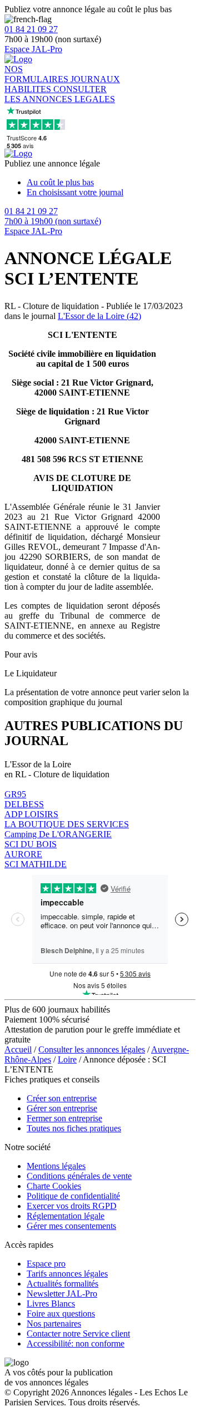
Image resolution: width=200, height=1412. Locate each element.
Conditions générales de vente (79, 1176)
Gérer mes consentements (71, 1226)
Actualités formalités (62, 1283)
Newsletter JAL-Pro (62, 1293)
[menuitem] (111, 183)
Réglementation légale (65, 1216)
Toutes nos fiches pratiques (74, 1128)
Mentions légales (56, 1166)
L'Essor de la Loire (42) (99, 316)
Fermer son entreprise (64, 1118)
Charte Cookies (54, 1186)
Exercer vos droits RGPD (72, 1206)
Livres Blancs (51, 1303)
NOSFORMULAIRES (37, 74)
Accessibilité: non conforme (75, 1343)
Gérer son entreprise (62, 1108)
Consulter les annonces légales (91, 1049)
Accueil (18, 1049)
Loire (67, 1059)
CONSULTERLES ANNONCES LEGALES (59, 94)
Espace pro (46, 1263)
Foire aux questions (61, 1313)
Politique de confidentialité (73, 1196)
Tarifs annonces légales (67, 1273)
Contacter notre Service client (78, 1333)
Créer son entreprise (62, 1098)
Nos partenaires (54, 1323)
